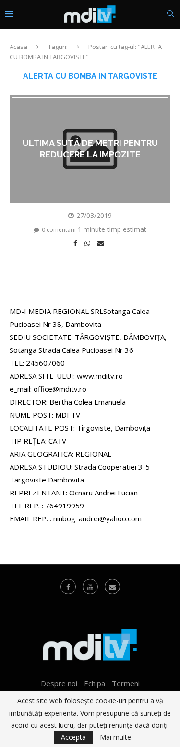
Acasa (18, 46)
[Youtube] (90, 586)
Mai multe (115, 737)
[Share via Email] (102, 243)
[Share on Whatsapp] (88, 243)
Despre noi (59, 683)
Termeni (126, 683)
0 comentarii (59, 230)
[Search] (170, 14)
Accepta (73, 737)
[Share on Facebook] (76, 243)
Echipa (94, 683)
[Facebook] (68, 586)
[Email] (112, 586)
